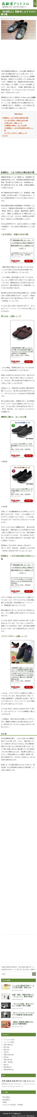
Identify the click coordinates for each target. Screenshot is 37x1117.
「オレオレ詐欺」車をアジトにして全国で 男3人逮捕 (23, 1005)
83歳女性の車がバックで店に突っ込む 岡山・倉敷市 (18, 969)
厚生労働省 (6, 1097)
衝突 (3, 1084)
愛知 (16, 1086)
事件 (5, 1047)
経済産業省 (6, 1100)
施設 (25, 1084)
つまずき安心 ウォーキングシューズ (22, 253)
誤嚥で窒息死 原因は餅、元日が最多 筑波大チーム (18, 967)
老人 (31, 1084)
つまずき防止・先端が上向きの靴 (16, 120)
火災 (22, 1086)
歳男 (33, 1081)
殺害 (11, 1086)
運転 (6, 1084)
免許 (14, 1086)
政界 (5, 1057)
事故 (5, 1049)
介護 (5, 1052)
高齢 (24, 1081)
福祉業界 (6, 1067)
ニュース (6, 1042)
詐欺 (12, 1084)
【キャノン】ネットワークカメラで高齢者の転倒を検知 (23, 1014)
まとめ (5, 136)
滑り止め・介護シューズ (13, 123)
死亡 (21, 1081)
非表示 (20, 114)
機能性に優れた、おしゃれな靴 (15, 125)
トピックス (19, 18)
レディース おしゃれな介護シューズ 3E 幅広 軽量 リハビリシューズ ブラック (22, 490)
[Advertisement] (18, 54)
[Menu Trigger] (35, 3)
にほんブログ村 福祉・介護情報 (13, 1105)
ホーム (22, 1084)
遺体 (19, 1084)
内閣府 (5, 1102)
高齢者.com (17, 1113)
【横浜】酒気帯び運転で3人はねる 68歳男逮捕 (22, 1023)
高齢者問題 (7, 1069)
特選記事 (6, 1059)
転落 (19, 1086)
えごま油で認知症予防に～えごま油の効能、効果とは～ (23, 987)
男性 (17, 1081)
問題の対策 (7, 1055)
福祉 (5, 1065)
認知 (4, 1086)
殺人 (8, 1086)
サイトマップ (21, 1116)
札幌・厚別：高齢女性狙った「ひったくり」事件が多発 (23, 996)
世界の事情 (7, 1045)
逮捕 (13, 1081)
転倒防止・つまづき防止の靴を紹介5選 (15, 118)
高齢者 (8, 1081)
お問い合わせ (30, 1116)
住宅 (16, 1084)
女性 (4, 1081)
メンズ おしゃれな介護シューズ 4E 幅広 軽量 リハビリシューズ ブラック (22, 445)
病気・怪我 (7, 1062)
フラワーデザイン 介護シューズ (15, 133)
